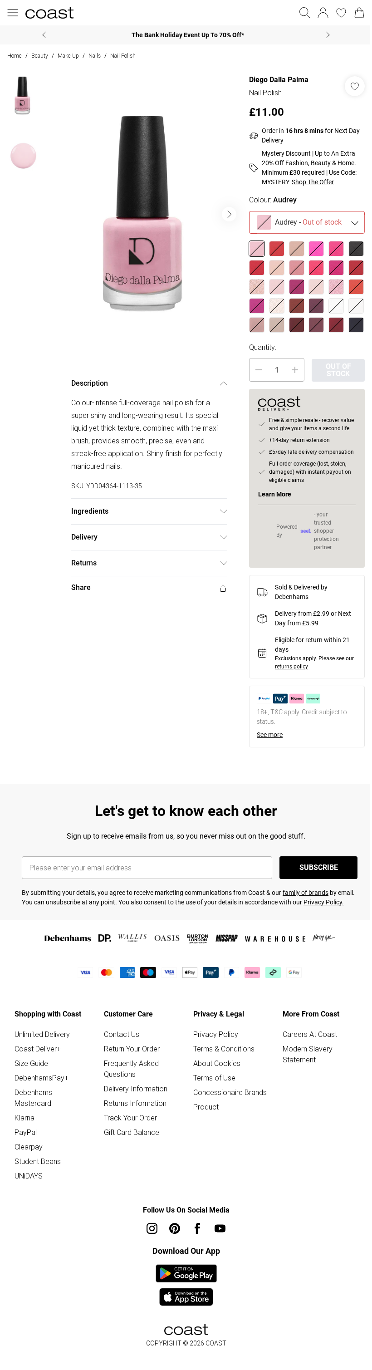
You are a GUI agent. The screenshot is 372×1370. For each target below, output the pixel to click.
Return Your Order (132, 1048)
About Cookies (216, 1063)
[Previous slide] (44, 35)
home (14, 55)
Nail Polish (123, 55)
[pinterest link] (174, 1228)
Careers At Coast (310, 1034)
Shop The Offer (313, 182)
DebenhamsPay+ (42, 1077)
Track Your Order (130, 1117)
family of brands (305, 892)
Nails (94, 55)
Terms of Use (214, 1077)
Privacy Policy (215, 1034)
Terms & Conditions (224, 1048)
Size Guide (31, 1063)
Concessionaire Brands (230, 1092)
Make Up (68, 55)
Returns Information (135, 1103)
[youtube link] (220, 1228)
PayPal (26, 1132)
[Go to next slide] (229, 214)
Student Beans (38, 1161)
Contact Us (121, 1034)
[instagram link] (152, 1228)
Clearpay (29, 1146)
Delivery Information (135, 1088)
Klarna (24, 1117)
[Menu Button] (12, 12)
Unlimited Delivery (42, 1034)
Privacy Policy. (323, 902)
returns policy (291, 666)
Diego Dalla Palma (278, 79)
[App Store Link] (186, 1285)
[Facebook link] (197, 1228)
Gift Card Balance (131, 1132)
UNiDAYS (29, 1175)
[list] (144, 214)
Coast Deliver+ (38, 1048)
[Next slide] (327, 35)
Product (206, 1106)
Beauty (39, 55)
